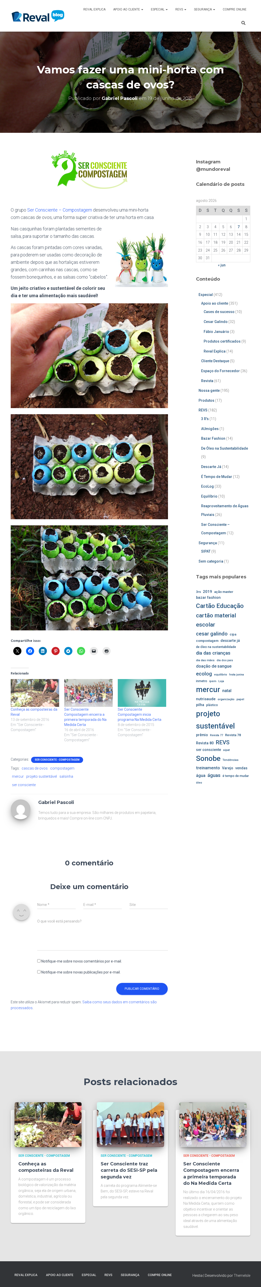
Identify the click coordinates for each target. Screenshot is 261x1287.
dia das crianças (213, 653)
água (200, 775)
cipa (233, 634)
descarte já (230, 641)
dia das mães (205, 660)
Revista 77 (216, 735)
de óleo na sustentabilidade (216, 647)
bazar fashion (208, 597)
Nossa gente (209, 390)
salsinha (66, 776)
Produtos (206, 400)
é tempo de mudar (236, 776)
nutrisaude (206, 699)
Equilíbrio (209, 496)
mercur (18, 776)
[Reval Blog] (38, 15)
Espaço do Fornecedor (220, 371)
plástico (212, 705)
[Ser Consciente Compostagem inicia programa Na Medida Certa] (142, 693)
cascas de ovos (35, 768)
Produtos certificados (222, 341)
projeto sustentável (41, 776)
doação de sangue (213, 666)
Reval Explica (94, 9)
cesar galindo (212, 634)
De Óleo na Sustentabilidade (224, 448)
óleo (199, 782)
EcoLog (207, 486)
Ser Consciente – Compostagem (59, 210)
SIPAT (206, 551)
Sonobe (208, 758)
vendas (241, 768)
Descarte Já (211, 467)
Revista (207, 381)
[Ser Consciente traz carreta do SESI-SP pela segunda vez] (130, 1124)
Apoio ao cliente (127, 9)
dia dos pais (225, 660)
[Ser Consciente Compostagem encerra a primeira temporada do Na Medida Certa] (88, 693)
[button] (142, 9)
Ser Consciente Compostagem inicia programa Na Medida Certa (139, 714)
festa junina (236, 674)
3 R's (205, 419)
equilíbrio (220, 674)
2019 (207, 591)
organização (226, 699)
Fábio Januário (216, 332)
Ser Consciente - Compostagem (57, 759)
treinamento (208, 767)
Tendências (231, 760)
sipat (226, 750)
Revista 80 (205, 743)
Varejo (227, 768)
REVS (179, 9)
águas (213, 775)
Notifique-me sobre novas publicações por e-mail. (81, 972)
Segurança (203, 9)
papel (240, 699)
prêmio (202, 735)
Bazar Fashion (213, 438)
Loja (221, 681)
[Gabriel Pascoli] (21, 809)
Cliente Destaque (215, 361)
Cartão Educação (220, 605)
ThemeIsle (242, 1275)
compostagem (62, 768)
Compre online (234, 9)
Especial (158, 9)
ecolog (204, 674)
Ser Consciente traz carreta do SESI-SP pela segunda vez (129, 1170)
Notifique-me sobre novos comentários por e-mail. (81, 961)
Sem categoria (211, 561)
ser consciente (24, 785)
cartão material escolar (216, 620)
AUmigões (210, 429)
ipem (212, 681)
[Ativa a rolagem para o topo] (250, 1276)
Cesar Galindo (216, 322)
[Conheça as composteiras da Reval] (35, 693)
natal (226, 690)
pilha (200, 705)
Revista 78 (233, 735)
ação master (223, 592)
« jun (222, 265)
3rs (198, 592)
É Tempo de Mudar (216, 477)
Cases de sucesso (219, 312)
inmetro (201, 681)
